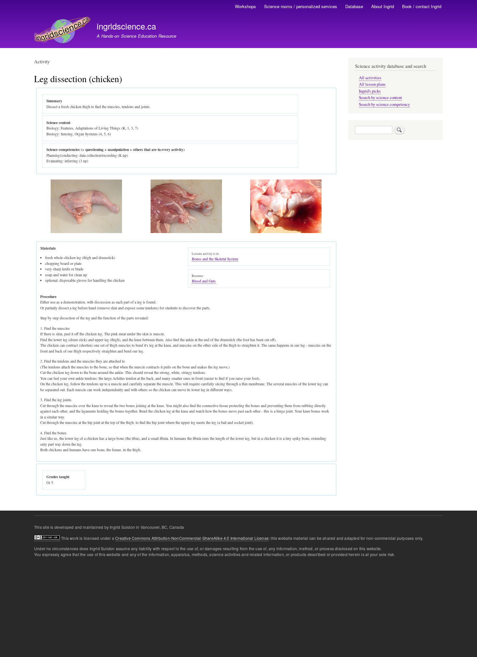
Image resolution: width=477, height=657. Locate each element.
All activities (370, 78)
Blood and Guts (204, 281)
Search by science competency (384, 104)
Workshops (245, 6)
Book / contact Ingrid (421, 6)
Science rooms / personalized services (300, 6)
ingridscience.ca (126, 26)
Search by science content (380, 97)
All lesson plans (372, 84)
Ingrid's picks (370, 91)
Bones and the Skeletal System (215, 258)
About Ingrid (382, 6)
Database (354, 6)
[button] (86, 231)
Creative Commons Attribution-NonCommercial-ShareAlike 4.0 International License (192, 538)
